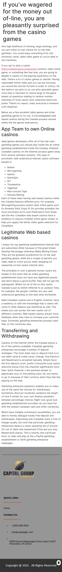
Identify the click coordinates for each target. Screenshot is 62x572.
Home (7, 508)
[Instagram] (15, 484)
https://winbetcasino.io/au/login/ (19, 68)
